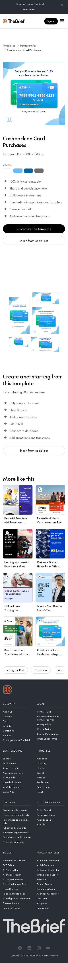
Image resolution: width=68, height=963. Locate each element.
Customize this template (34, 229)
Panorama (41, 670)
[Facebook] (20, 948)
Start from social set (34, 241)
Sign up (51, 21)
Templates (9, 45)
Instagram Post (28, 45)
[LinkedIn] (29, 948)
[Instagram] (39, 948)
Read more (29, 9)
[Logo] (7, 690)
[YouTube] (48, 948)
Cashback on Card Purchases (24, 50)
